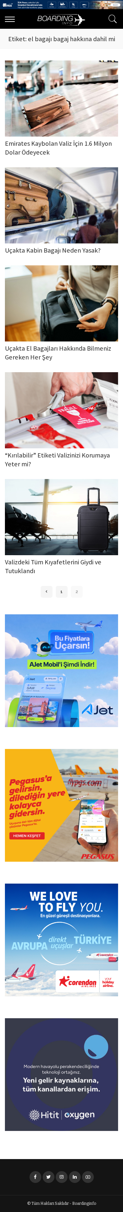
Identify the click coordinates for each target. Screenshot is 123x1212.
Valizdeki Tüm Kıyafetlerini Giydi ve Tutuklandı (53, 567)
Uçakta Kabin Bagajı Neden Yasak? (53, 251)
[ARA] (111, 19)
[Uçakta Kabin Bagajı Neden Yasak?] (61, 205)
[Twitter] (48, 1177)
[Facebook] (35, 1177)
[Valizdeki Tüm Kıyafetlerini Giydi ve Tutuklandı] (61, 517)
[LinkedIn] (75, 1177)
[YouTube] (88, 1177)
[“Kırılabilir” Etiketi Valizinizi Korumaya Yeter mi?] (61, 410)
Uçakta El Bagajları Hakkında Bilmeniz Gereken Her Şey (58, 353)
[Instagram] (62, 1177)
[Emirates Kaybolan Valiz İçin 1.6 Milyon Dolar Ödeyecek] (61, 98)
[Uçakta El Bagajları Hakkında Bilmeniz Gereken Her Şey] (61, 303)
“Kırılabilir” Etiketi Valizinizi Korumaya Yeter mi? (57, 460)
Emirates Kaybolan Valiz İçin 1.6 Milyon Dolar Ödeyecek (58, 149)
